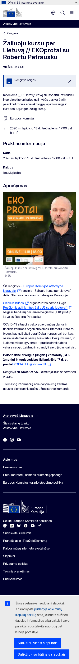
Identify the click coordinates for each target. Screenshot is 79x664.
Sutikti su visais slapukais (38, 643)
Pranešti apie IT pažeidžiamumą (25, 541)
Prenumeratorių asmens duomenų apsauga (32, 475)
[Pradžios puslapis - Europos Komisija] (12, 12)
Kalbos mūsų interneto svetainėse (26, 548)
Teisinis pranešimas (16, 571)
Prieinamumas (12, 467)
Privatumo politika (15, 564)
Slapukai (9, 556)
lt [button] (53, 12)
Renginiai (12, 33)
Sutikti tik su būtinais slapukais (42, 654)
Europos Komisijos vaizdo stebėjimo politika (33, 482)
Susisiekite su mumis (17, 533)
